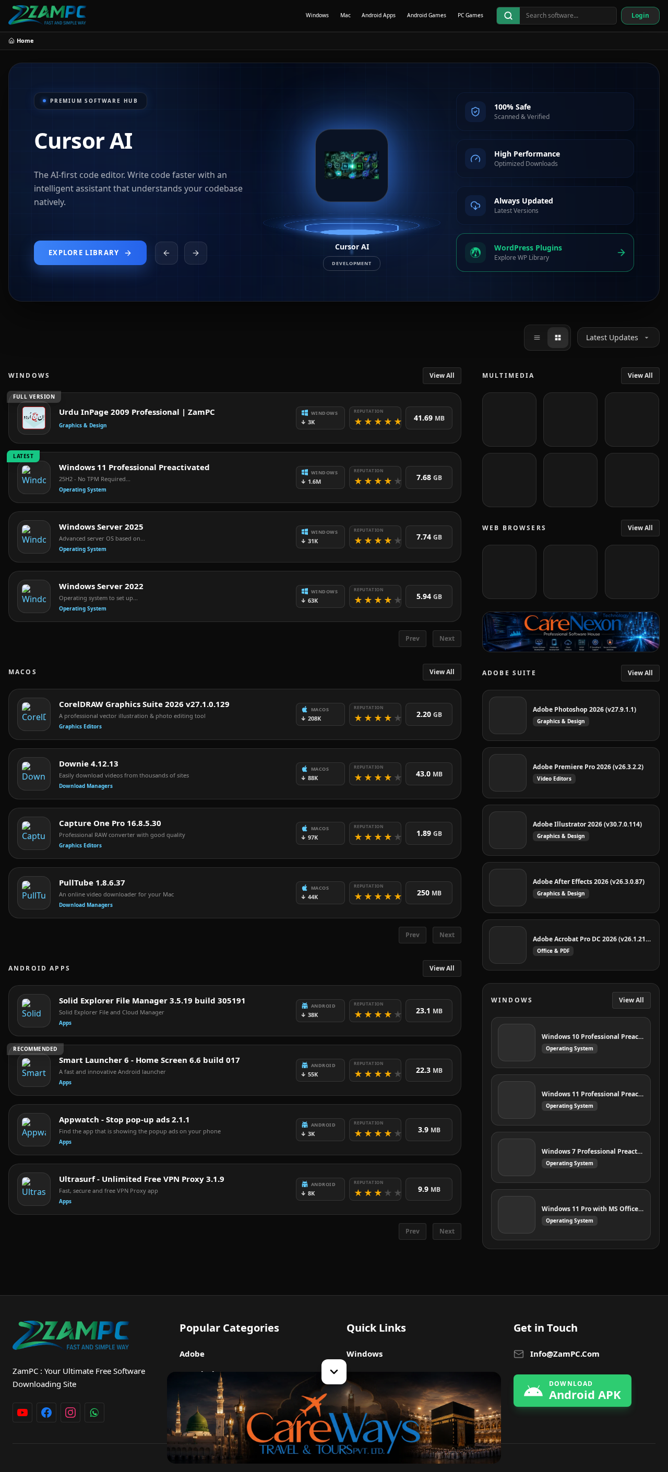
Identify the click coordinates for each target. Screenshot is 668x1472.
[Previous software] (166, 253)
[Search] (508, 15)
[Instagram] (70, 1412)
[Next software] (195, 253)
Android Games (426, 15)
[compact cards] (537, 337)
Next (447, 638)
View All (442, 375)
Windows (317, 15)
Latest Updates (612, 337)
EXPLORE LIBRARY (84, 252)
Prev (412, 638)
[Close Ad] (334, 1371)
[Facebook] (46, 1412)
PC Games (470, 15)
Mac (345, 15)
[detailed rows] (557, 337)
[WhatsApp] (94, 1412)
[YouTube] (22, 1412)
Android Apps (379, 15)
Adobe (192, 1353)
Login (640, 15)
